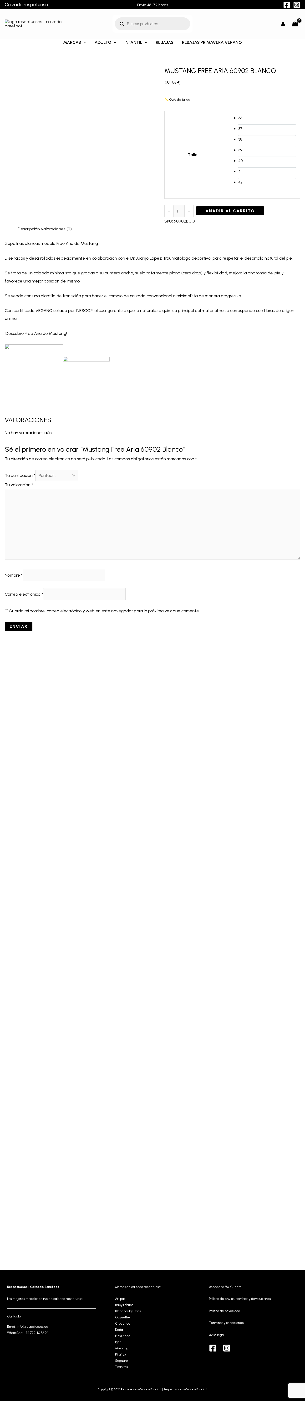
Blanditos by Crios (128, 1311)
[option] (267, 119)
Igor (118, 1342)
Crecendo (122, 1324)
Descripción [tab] (29, 229)
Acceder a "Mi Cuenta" (226, 1287)
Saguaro (121, 1361)
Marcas (72, 42)
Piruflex (120, 1354)
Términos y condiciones (226, 1323)
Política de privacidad (224, 1311)
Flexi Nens (122, 1336)
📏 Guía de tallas (177, 100)
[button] (83, 42)
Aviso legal (216, 1335)
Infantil (133, 42)
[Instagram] (296, 4)
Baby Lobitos (124, 1305)
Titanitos (121, 1367)
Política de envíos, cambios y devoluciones (240, 1299)
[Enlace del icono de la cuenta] (283, 24)
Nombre (14, 575)
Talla (193, 154)
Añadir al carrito (230, 210)
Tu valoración (19, 484)
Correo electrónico (24, 594)
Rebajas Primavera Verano (212, 42)
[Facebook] (286, 4)
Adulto (103, 42)
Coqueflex (122, 1317)
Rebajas (164, 42)
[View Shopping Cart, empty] (295, 24)
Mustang (121, 1348)
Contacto (14, 1316)
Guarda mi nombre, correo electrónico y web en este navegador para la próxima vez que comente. (104, 611)
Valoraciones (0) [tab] (56, 229)
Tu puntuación (20, 475)
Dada (119, 1330)
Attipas (120, 1299)
